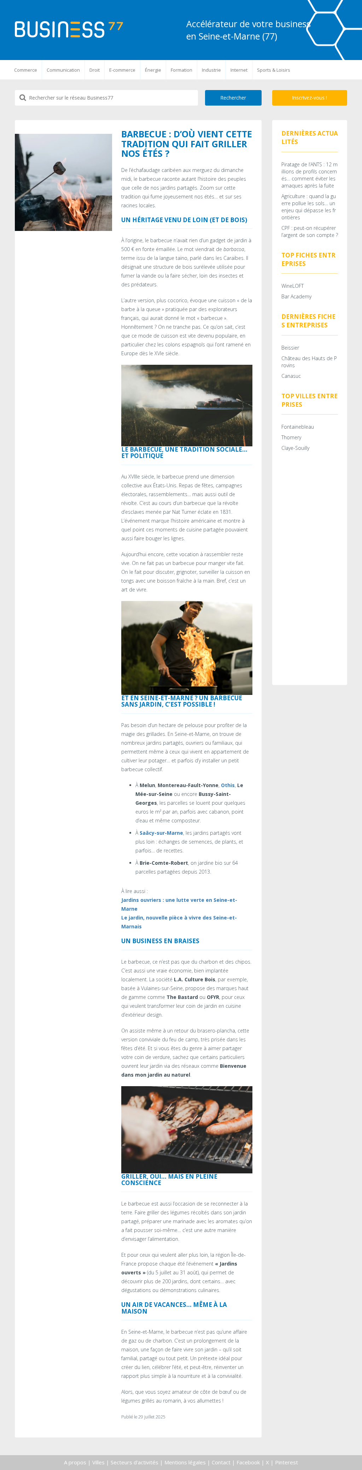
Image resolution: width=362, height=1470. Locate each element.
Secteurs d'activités (134, 1462)
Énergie (153, 70)
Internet (238, 70)
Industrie (211, 70)
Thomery (291, 437)
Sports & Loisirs (273, 70)
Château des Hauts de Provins (309, 362)
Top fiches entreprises (308, 259)
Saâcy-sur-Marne (161, 832)
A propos (75, 1462)
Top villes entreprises (309, 400)
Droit (94, 70)
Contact (221, 1462)
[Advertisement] (309, 570)
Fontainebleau (297, 426)
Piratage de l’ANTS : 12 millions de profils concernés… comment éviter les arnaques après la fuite (309, 175)
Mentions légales (185, 1462)
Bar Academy (296, 296)
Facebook (248, 1462)
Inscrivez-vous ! (309, 97)
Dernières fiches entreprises (308, 321)
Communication (63, 70)
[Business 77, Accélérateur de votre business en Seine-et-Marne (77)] (69, 29)
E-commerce (122, 70)
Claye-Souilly (295, 448)
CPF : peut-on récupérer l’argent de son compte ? (309, 231)
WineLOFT (292, 285)
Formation (181, 70)
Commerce (25, 70)
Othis (228, 785)
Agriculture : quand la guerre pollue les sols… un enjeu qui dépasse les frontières (308, 207)
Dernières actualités (309, 137)
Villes (98, 1462)
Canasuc (291, 376)
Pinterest (286, 1462)
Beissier (290, 347)
